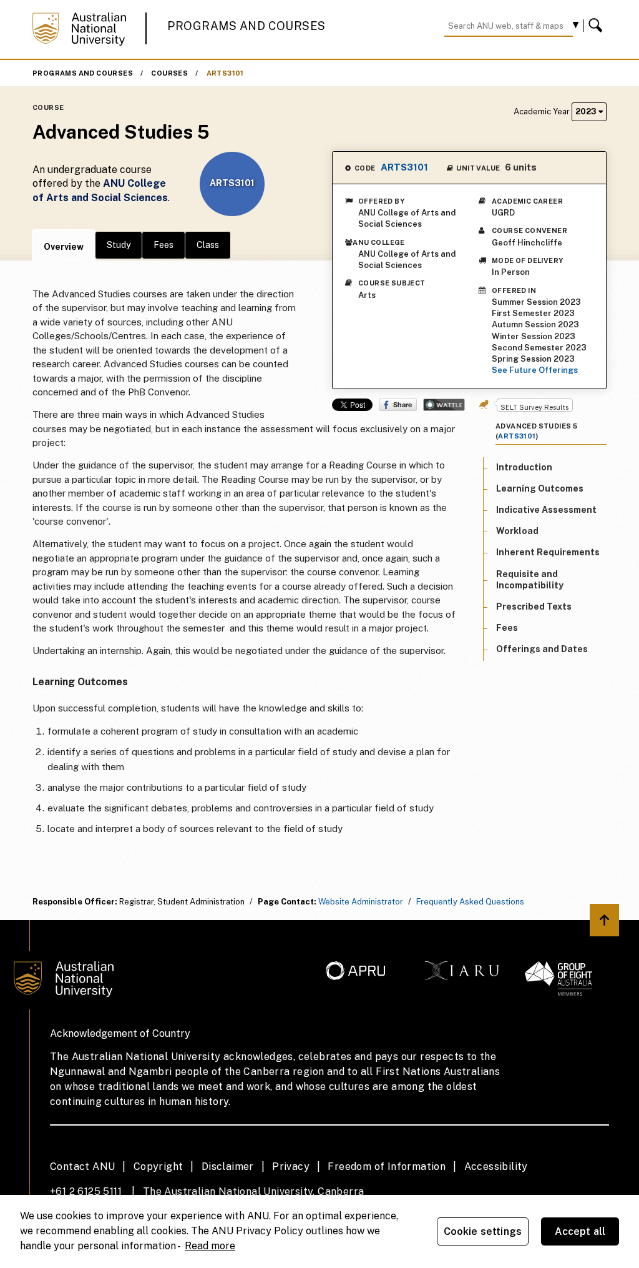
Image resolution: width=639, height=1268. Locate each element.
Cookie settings (483, 1231)
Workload (517, 531)
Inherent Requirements (548, 552)
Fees (163, 245)
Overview (64, 247)
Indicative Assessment (546, 510)
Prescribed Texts (534, 607)
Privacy (291, 1166)
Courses (169, 73)
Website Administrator (360, 901)
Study (118, 245)
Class (208, 245)
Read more (210, 1246)
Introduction (524, 467)
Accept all (580, 1231)
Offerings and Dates (542, 649)
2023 (586, 111)
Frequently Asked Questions (470, 901)
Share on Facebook (398, 405)
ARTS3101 (225, 73)
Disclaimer (228, 1166)
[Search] (597, 26)
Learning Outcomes (539, 488)
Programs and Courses (246, 25)
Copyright (158, 1166)
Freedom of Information (387, 1166)
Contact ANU (82, 1166)
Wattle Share (444, 405)
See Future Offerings (535, 370)
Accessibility (496, 1166)
